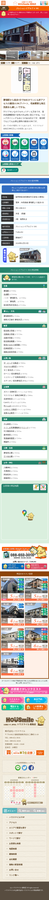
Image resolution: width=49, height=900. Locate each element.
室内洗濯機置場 (34, 159)
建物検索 (13, 854)
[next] (47, 33)
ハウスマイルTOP (16, 817)
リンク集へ (14, 875)
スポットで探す (15, 833)
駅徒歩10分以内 (5, 147)
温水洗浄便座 (15, 159)
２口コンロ (34, 147)
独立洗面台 (5, 159)
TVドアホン (24, 147)
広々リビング (15, 147)
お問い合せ (14, 870)
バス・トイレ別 (24, 159)
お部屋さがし (14, 700)
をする (38, 700)
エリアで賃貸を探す (17, 828)
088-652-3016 (14, 707)
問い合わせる (38, 707)
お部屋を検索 (15, 843)
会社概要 (13, 859)
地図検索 (13, 849)
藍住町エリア (12, 170)
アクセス (13, 822)
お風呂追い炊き (43, 147)
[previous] (1, 33)
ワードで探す (15, 838)
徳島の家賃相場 (15, 865)
